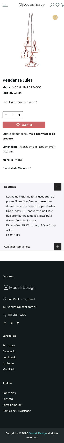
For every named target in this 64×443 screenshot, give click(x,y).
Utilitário (8, 363)
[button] (24, 125)
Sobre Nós (9, 393)
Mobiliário (9, 369)
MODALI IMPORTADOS (26, 87)
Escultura (9, 345)
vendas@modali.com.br (22, 307)
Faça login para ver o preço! (20, 102)
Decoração (9, 351)
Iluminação (9, 357)
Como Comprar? (12, 405)
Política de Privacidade (17, 411)
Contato (8, 399)
